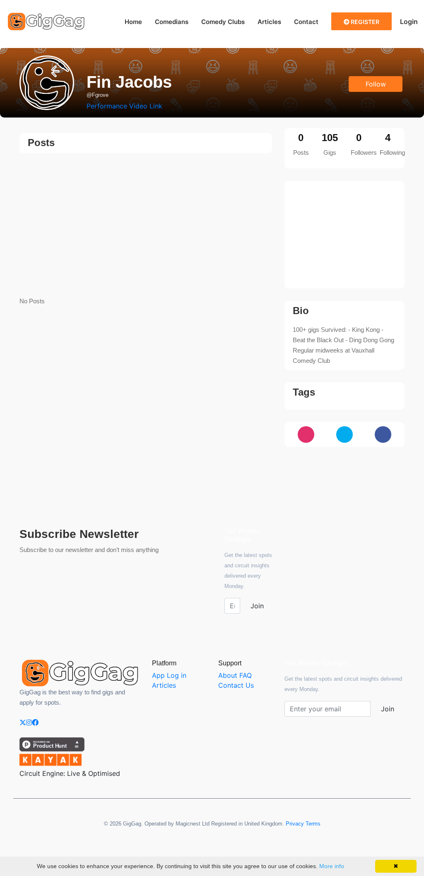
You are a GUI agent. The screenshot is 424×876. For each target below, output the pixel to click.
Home (133, 22)
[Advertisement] (145, 225)
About (227, 675)
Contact (306, 22)
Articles (269, 22)
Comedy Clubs (223, 22)
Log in (176, 675)
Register (364, 21)
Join (257, 606)
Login (409, 21)
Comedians (171, 22)
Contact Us (236, 685)
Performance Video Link (124, 106)
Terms (313, 824)
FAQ (245, 675)
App (158, 675)
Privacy (295, 824)
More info (331, 866)
